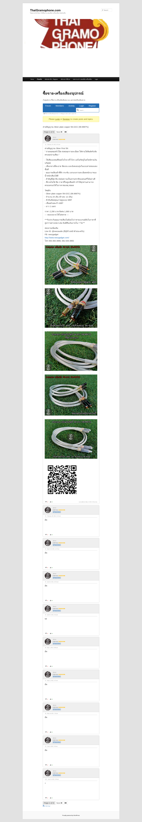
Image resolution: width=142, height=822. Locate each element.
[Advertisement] (71, 62)
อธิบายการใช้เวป (65, 79)
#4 (45, 581)
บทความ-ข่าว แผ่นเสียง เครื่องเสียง (82, 79)
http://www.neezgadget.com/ (57, 238)
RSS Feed (47, 806)
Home (32, 79)
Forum (48, 106)
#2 (45, 516)
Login (96, 79)
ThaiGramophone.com (45, 10)
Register (92, 106)
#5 (45, 614)
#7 (45, 680)
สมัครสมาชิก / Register (51, 79)
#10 (46, 779)
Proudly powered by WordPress (71, 815)
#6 (45, 647)
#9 (45, 746)
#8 (45, 713)
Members (60, 106)
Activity (71, 106)
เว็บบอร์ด (39, 79)
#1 (45, 144)
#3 (45, 549)
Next (58, 132)
